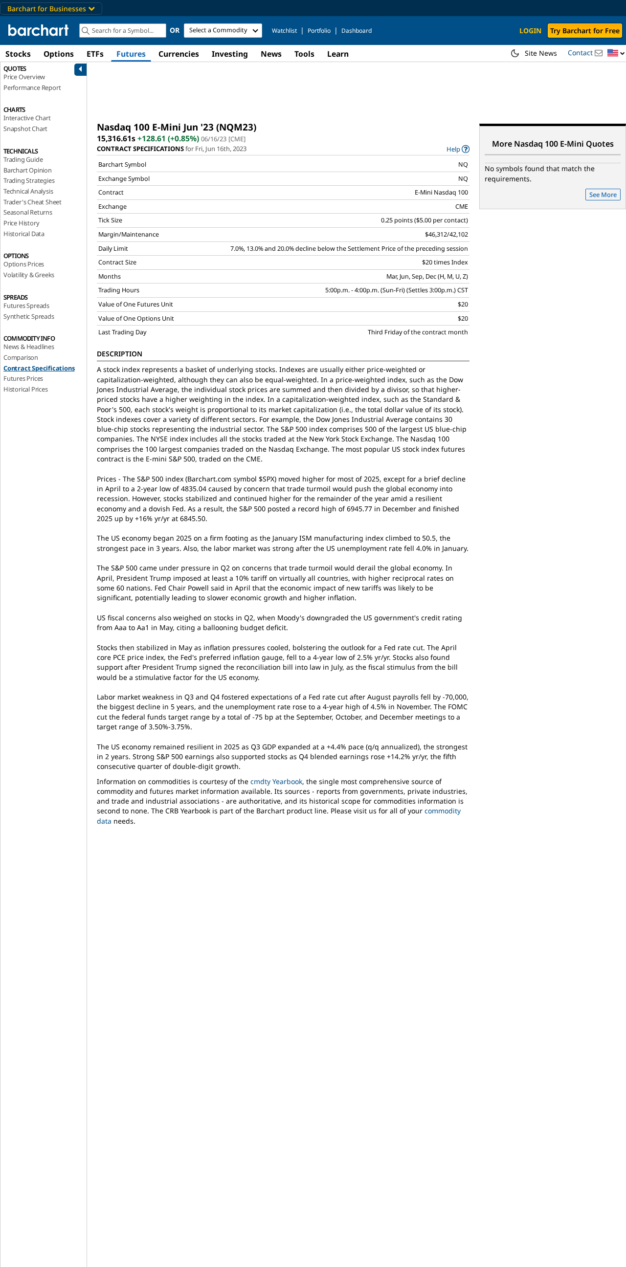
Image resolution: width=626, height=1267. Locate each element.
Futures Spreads (26, 305)
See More (603, 194)
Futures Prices (23, 378)
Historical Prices (25, 389)
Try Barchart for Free (585, 30)
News (271, 53)
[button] (616, 53)
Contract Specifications (38, 368)
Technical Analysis (28, 191)
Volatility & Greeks (28, 274)
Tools (304, 53)
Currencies (178, 53)
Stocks (18, 53)
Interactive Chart (27, 117)
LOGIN (530, 30)
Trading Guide (23, 159)
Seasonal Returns (27, 212)
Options (59, 53)
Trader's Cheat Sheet (32, 201)
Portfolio (319, 30)
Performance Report (32, 87)
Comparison (20, 357)
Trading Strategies (28, 180)
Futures (131, 53)
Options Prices (23, 264)
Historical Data (24, 233)
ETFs (95, 53)
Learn (338, 53)
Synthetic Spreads (28, 316)
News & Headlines (28, 346)
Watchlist (284, 30)
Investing (230, 53)
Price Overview (24, 76)
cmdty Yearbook (276, 781)
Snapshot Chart (25, 128)
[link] (458, 148)
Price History (21, 222)
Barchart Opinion (27, 170)
